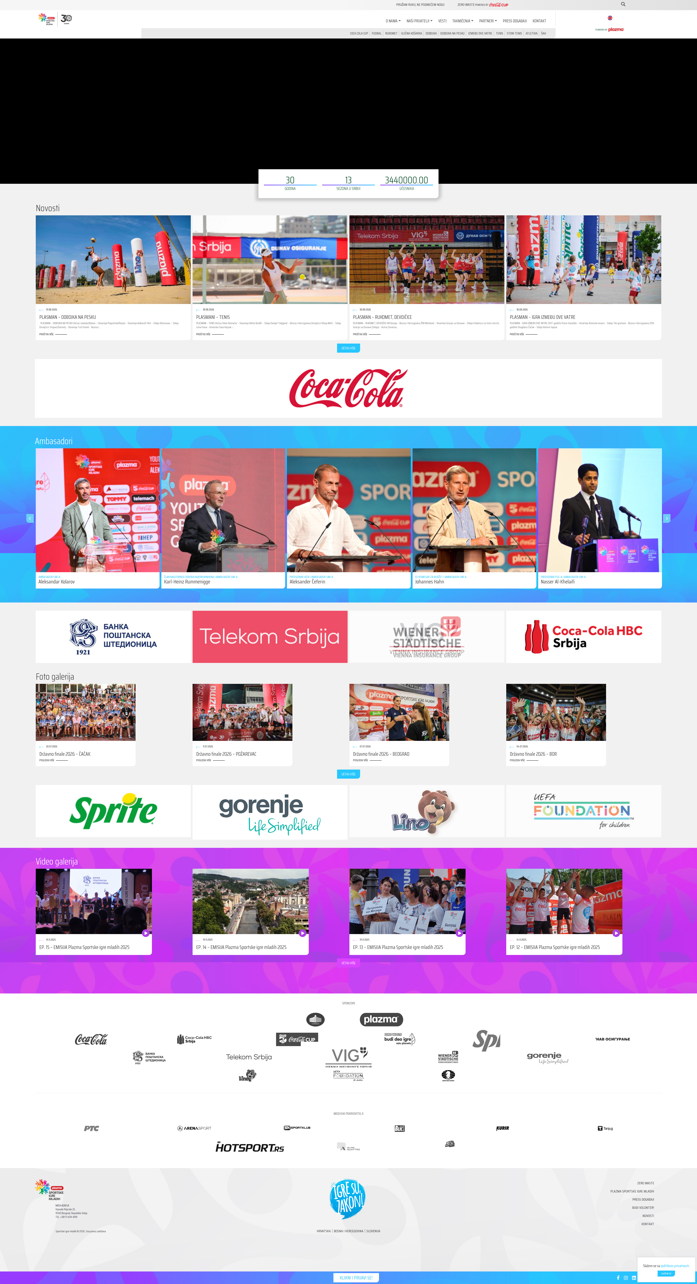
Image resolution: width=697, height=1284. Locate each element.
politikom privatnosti (675, 1266)
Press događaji (515, 21)
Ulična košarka (411, 33)
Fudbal (377, 33)
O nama (392, 21)
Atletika (531, 33)
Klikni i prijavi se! (356, 1277)
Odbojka (431, 33)
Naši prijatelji (418, 21)
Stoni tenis (514, 33)
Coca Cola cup (359, 33)
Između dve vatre (480, 33)
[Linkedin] (634, 1278)
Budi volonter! (643, 1207)
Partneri (486, 21)
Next (665, 518)
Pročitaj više (46, 334)
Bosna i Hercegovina (348, 1231)
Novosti (648, 1216)
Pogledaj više (46, 760)
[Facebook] (618, 1278)
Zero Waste (645, 1183)
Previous (28, 518)
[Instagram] (626, 1278)
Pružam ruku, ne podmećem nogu (420, 4)
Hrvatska (324, 1231)
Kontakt (539, 21)
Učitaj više (349, 348)
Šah (543, 33)
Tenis (499, 33)
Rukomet (391, 33)
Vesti (442, 21)
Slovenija (373, 1231)
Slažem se (666, 1273)
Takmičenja (461, 21)
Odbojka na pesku (452, 33)
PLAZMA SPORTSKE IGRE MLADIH (632, 1191)
